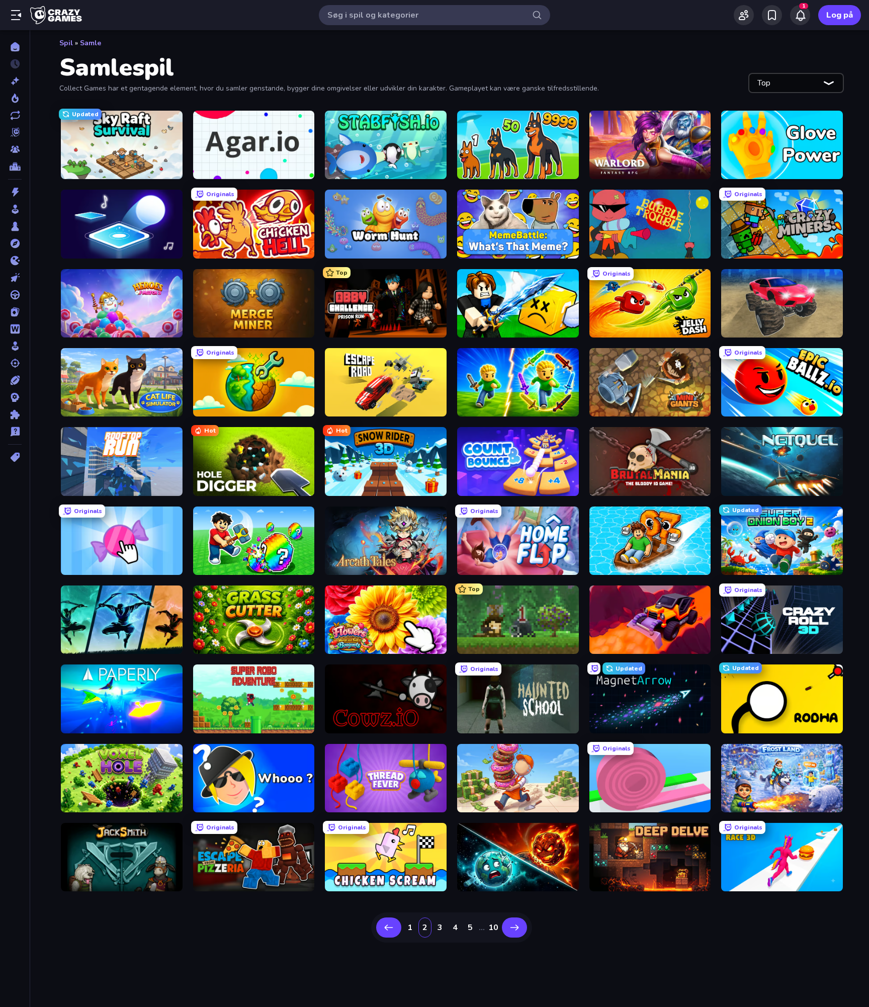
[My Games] (772, 15)
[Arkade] (15, 209)
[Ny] (15, 81)
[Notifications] (800, 15)
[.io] (15, 260)
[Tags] (15, 457)
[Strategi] (15, 397)
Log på (839, 15)
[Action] (15, 192)
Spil (66, 43)
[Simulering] (15, 346)
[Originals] (15, 132)
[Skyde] (15, 363)
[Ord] (15, 329)
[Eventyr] (15, 243)
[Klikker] (15, 277)
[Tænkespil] (15, 414)
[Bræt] (15, 226)
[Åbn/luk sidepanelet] (16, 15)
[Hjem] (15, 46)
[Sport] (15, 380)
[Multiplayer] (15, 149)
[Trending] (15, 98)
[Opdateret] (15, 115)
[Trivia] (15, 431)
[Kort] (15, 311)
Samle (90, 43)
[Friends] (744, 15)
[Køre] (15, 294)
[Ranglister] (15, 166)
